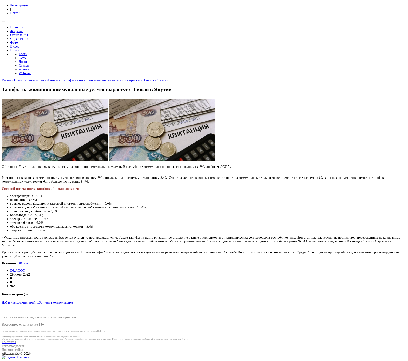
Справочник (19, 39)
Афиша (24, 69)
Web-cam (25, 73)
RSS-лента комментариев (55, 302)
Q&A (22, 58)
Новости (16, 27)
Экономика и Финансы (44, 80)
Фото (14, 42)
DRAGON (17, 270)
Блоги (23, 54)
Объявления (19, 35)
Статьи (24, 65)
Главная (7, 80)
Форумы (16, 31)
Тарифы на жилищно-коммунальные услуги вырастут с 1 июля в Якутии (115, 80)
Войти (15, 13)
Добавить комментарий (19, 302)
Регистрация (19, 5)
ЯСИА (23, 263)
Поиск (15, 50)
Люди (23, 61)
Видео (14, 46)
